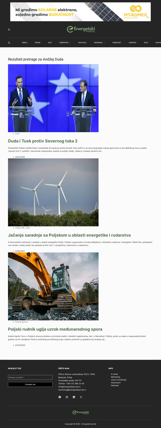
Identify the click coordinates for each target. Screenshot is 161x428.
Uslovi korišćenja (118, 380)
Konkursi (132, 42)
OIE (22, 228)
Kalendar (115, 385)
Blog (146, 42)
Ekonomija (98, 42)
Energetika (64, 42)
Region (37, 42)
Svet (50, 42)
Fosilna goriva (21, 322)
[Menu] (9, 29)
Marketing (115, 377)
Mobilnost (117, 42)
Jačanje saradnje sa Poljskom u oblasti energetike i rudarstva (69, 235)
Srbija (24, 42)
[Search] (9, 43)
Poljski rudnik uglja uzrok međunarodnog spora (55, 329)
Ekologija (82, 42)
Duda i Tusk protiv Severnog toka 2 (43, 140)
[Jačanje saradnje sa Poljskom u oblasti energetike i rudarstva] (53, 192)
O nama (114, 374)
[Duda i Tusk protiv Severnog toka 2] (53, 98)
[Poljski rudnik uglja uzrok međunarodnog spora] (53, 286)
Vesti (27, 228)
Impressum (116, 382)
